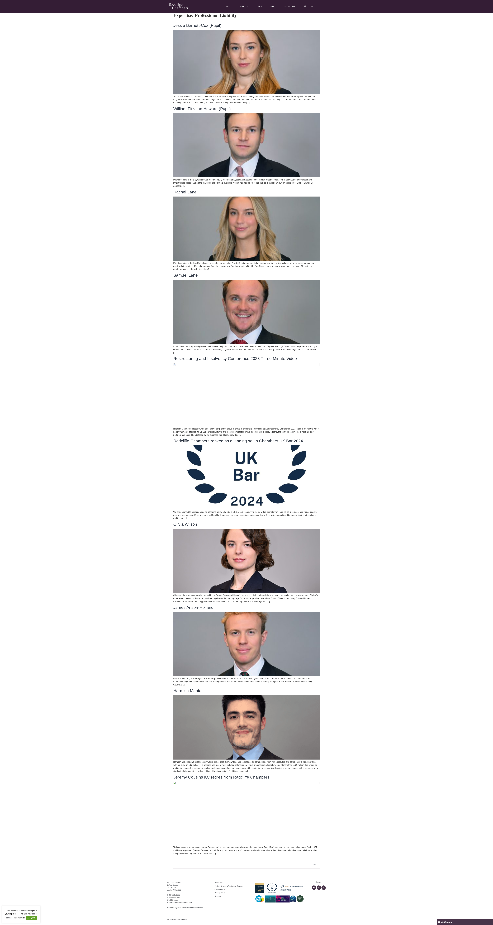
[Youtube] (323, 887)
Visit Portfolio (446, 922)
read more (18, 918)
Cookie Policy (220, 889)
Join (272, 6)
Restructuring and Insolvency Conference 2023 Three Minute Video (235, 358)
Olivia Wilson (185, 524)
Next (316, 864)
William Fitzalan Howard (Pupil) (202, 108)
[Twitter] (314, 887)
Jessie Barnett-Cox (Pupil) (197, 25)
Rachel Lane (185, 192)
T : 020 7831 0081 (289, 6)
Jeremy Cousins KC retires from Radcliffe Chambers (221, 777)
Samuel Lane (185, 275)
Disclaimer (218, 883)
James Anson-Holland (193, 607)
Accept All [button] (31, 918)
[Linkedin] (319, 887)
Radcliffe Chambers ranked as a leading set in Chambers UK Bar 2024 (238, 441)
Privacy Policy (220, 893)
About (228, 6)
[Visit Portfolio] (439, 922)
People (259, 6)
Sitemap (218, 896)
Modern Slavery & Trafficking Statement (229, 886)
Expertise (243, 6)
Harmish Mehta (187, 690)
